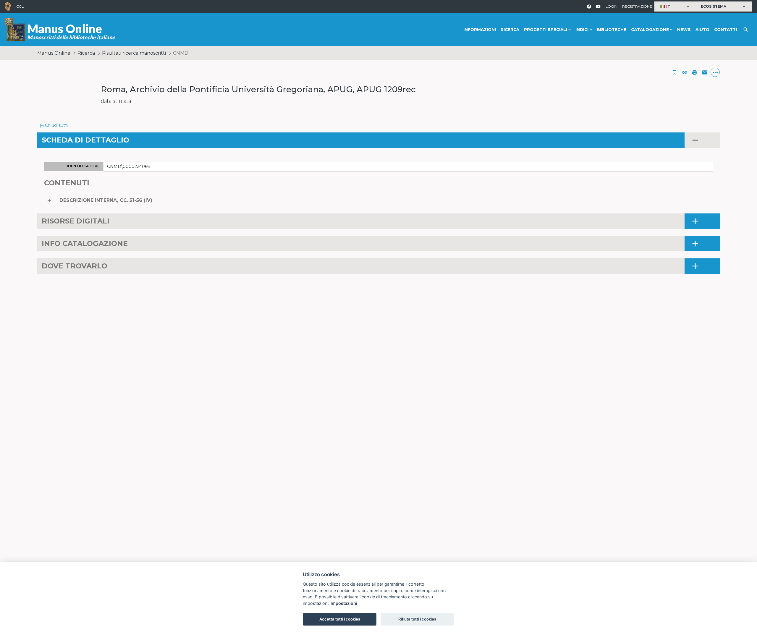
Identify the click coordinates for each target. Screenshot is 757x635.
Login (611, 6)
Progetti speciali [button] (545, 29)
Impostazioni (344, 603)
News (684, 29)
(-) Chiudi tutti (54, 125)
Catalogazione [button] (650, 29)
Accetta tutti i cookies (339, 619)
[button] (675, 6)
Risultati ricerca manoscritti (134, 53)
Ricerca (510, 29)
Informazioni (479, 29)
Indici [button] (581, 29)
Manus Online (53, 53)
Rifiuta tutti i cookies (417, 619)
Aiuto (702, 29)
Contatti (725, 29)
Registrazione (637, 6)
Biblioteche (611, 29)
